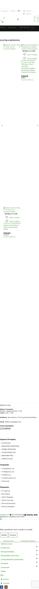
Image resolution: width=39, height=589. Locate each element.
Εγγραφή (28, 14)
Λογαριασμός (4, 11)
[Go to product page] (12, 128)
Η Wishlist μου (6, 475)
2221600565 (5, 428)
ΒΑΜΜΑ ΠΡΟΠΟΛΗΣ (9, 449)
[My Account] (35, 16)
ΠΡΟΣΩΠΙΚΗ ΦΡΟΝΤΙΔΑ (10, 556)
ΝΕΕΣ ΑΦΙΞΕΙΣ (27, 65)
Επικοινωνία (5, 481)
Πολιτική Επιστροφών (8, 503)
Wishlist (13, 11)
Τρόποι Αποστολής (7, 500)
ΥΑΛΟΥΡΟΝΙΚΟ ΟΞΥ (9, 452)
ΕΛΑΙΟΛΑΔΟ (6, 443)
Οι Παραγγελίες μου (8, 472)
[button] (1, 20)
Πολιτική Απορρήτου (8, 506)
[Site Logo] (9, 23)
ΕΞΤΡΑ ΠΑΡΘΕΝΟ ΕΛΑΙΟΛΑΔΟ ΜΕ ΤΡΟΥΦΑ (28, 62)
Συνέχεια (13, 535)
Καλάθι (3, 535)
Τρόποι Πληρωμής (7, 497)
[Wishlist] (35, 18)
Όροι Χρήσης (6, 494)
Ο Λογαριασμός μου (8, 468)
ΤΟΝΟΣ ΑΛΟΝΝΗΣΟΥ (12, 223)
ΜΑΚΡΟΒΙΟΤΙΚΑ (7, 455)
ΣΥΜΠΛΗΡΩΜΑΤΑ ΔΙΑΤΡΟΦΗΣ (12, 559)
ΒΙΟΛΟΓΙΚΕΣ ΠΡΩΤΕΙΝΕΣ (10, 446)
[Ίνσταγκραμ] (6, 7)
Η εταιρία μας (6, 491)
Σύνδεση (28, 11)
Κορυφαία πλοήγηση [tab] (28, 541)
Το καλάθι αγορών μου (9, 478)
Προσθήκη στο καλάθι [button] (11, 214)
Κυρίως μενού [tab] (9, 541)
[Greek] (19, 11)
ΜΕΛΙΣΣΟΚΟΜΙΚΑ (7, 552)
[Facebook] (1, 7)
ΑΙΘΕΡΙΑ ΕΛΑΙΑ (7, 459)
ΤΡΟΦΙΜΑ (4, 563)
